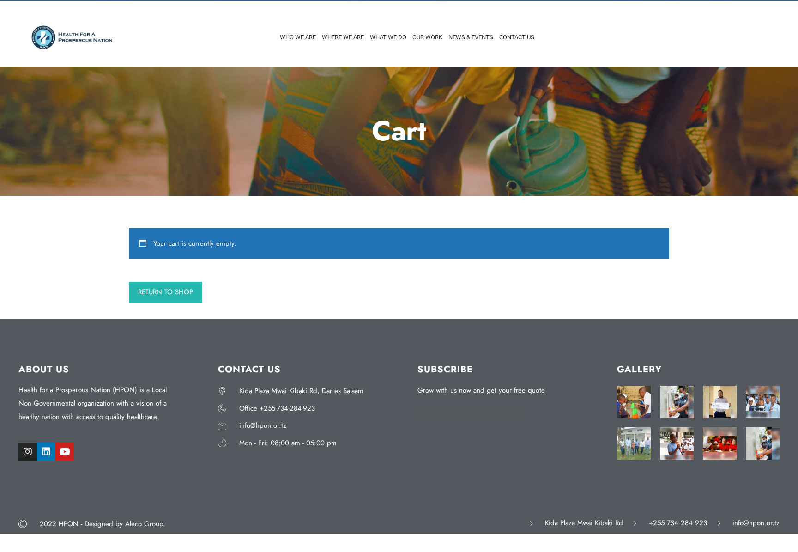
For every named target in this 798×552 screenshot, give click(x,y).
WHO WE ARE (298, 37)
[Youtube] (64, 452)
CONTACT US (516, 37)
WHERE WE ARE (343, 37)
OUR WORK (427, 37)
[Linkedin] (46, 452)
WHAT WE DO (388, 37)
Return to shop (165, 292)
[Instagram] (27, 452)
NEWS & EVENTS (470, 37)
